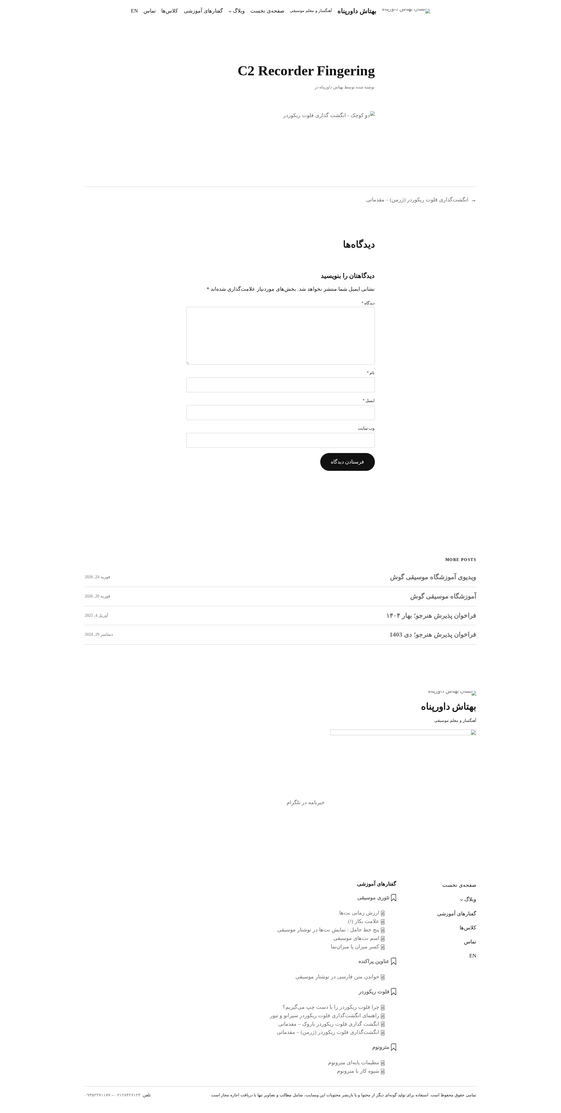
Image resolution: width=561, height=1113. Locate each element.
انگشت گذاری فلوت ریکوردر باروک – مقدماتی (328, 1024)
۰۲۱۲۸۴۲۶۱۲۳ (128, 1095)
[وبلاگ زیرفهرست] (230, 11)
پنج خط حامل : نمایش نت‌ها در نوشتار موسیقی (328, 930)
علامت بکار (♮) (363, 921)
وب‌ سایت (366, 428)
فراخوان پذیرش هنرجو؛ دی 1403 (432, 634)
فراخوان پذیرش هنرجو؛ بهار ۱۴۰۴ (431, 615)
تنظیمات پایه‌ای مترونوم (353, 1062)
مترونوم (380, 1047)
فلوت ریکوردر (374, 991)
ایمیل (369, 400)
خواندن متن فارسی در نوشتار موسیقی (337, 977)
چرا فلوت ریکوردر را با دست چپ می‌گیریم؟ (331, 1007)
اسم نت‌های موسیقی (356, 938)
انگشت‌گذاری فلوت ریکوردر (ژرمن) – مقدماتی (417, 200)
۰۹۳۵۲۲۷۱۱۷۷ (97, 1095)
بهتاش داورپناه (356, 11)
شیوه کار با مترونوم (358, 1071)
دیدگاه (368, 303)
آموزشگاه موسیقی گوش (443, 596)
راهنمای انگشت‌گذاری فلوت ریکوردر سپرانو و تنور (324, 1015)
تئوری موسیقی (373, 897)
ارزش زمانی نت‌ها (359, 913)
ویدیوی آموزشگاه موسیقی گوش (433, 577)
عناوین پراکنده (374, 961)
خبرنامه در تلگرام (306, 802)
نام (371, 373)
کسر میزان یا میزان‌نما (355, 947)
